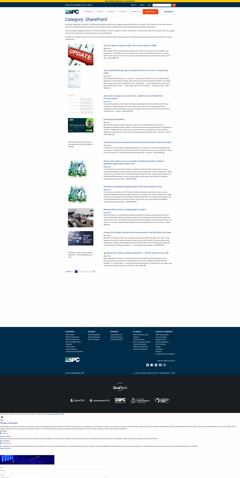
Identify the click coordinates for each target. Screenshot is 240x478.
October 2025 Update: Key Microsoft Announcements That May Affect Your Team (137, 232)
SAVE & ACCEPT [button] (5, 448)
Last (93, 271)
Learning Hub (135, 11)
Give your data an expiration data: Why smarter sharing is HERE (130, 45)
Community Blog (161, 337)
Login (149, 5)
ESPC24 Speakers (94, 337)
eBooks (158, 347)
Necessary (5, 433)
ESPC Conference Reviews (141, 342)
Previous (68, 271)
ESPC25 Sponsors (117, 337)
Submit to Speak (93, 339)
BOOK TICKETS (150, 11)
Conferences (168, 12)
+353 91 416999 (140, 373)
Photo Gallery (70, 347)
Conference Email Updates (74, 351)
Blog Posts (107, 48)
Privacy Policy (152, 373)
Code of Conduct (71, 349)
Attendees (122, 11)
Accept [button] (61, 414)
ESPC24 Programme (72, 339)
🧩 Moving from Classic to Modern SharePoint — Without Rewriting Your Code (136, 253)
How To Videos (161, 344)
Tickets (142, 5)
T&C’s (173, 373)
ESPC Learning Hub (162, 335)
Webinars (107, 122)
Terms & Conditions (139, 344)
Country (2, 475)
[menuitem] (73, 11)
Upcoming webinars (162, 342)
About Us (134, 5)
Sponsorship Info (116, 335)
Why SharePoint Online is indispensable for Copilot (125, 209)
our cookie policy (53, 414)
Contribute (159, 349)
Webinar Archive (161, 339)
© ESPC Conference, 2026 (74, 373)
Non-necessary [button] (5, 441)
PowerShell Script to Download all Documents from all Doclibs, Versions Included (137, 142)
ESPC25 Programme (72, 337)
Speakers (91, 332)
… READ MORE (112, 58)
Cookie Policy (164, 373)
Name (1, 467)
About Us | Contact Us (140, 349)
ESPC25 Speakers (94, 335)
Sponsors (111, 11)
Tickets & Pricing (138, 339)
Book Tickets (70, 335)
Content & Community (164, 332)
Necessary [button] (3, 431)
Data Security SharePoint (114, 119)
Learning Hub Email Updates (165, 354)
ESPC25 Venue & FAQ (140, 347)
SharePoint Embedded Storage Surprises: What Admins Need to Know (133, 186)
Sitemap (158, 351)
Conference (70, 332)
